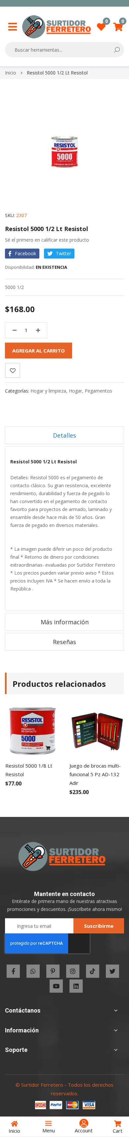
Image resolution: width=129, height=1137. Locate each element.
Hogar (75, 391)
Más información (65, 622)
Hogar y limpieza (48, 391)
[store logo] (56, 26)
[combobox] (60, 49)
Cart (117, 1130)
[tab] (64, 435)
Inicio (10, 73)
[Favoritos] (12, 370)
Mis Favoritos (106, 23)
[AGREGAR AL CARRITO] (48, 748)
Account (84, 1130)
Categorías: (17, 391)
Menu (48, 1130)
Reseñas (64, 642)
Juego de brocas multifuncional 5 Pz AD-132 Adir (95, 774)
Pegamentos (98, 391)
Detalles (64, 435)
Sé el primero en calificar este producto (47, 240)
